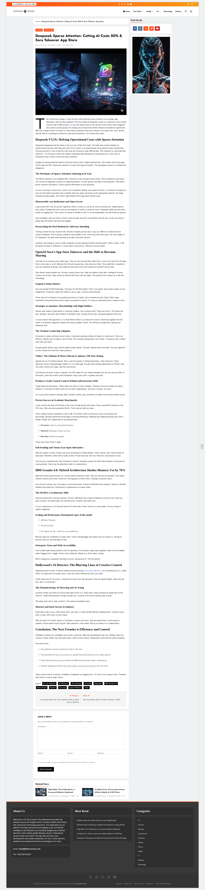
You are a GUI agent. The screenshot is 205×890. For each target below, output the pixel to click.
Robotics (141, 860)
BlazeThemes (82, 884)
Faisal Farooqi (41, 45)
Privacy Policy (139, 884)
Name (41, 753)
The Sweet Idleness (92, 571)
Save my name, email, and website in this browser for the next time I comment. (67, 762)
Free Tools (137, 11)
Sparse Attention (75, 687)
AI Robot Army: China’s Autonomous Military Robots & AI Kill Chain (110, 791)
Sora (72, 125)
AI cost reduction (49, 683)
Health (148, 11)
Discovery (141, 838)
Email (70, 753)
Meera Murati (41, 687)
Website (100, 753)
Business (141, 829)
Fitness (140, 847)
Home (127, 11)
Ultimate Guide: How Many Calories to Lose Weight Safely (96, 820)
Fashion (178, 11)
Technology (168, 11)
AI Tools (39, 30)
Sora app (62, 687)
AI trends (88, 683)
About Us (119, 884)
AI (157, 11)
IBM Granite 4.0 (111, 683)
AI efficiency (63, 683)
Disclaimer (149, 884)
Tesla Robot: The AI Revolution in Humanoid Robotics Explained (61, 791)
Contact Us (128, 884)
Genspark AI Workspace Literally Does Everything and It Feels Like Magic (102, 838)
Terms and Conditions (163, 884)
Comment (42, 726)
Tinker (87, 687)
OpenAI (53, 687)
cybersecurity (142, 833)
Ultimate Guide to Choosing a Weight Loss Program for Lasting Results (101, 825)
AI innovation (76, 683)
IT (138, 856)
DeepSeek (98, 683)
